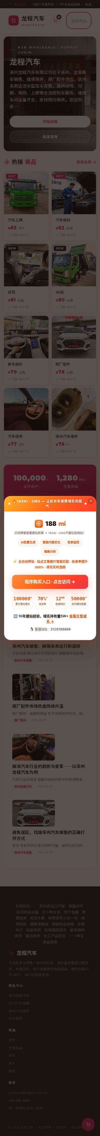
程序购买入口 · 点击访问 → (50, 581)
